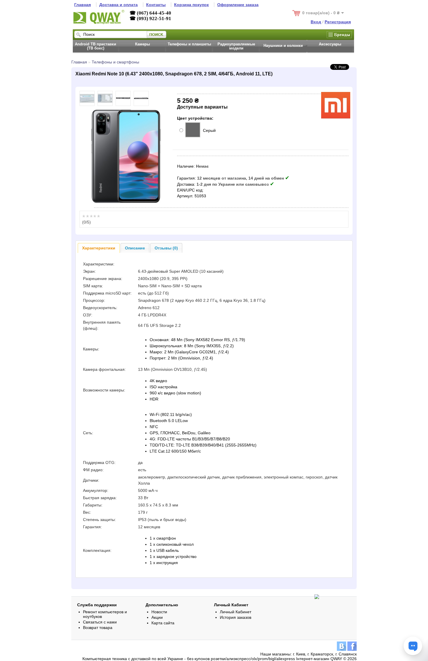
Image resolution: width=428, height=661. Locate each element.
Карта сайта (162, 623)
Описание (135, 248)
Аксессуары (330, 44)
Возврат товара (97, 627)
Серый (209, 130)
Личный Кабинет (235, 611)
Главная (79, 62)
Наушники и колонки (283, 46)
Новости (159, 611)
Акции (157, 617)
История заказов (235, 617)
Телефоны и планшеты (189, 44)
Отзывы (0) (166, 248)
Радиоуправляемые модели (236, 46)
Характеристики (98, 248)
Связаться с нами (100, 622)
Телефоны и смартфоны (115, 62)
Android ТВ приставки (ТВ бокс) (95, 46)
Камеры (142, 44)
